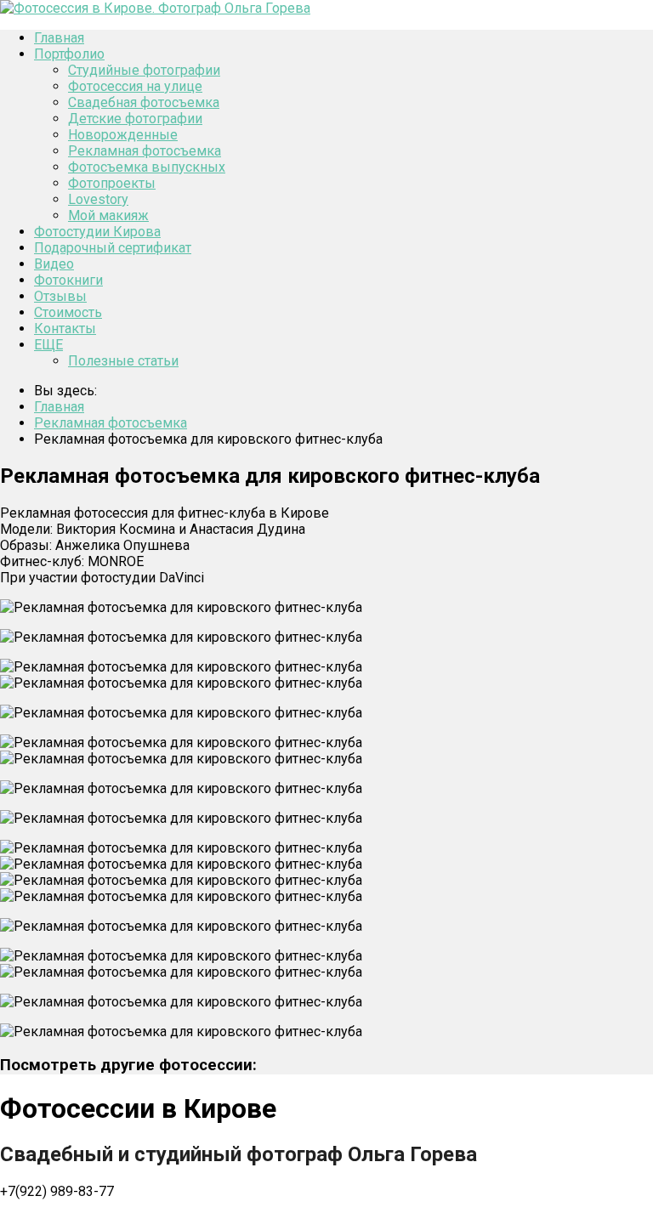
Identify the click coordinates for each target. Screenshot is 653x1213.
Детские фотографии (135, 119)
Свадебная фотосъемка (143, 102)
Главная (59, 38)
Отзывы (60, 296)
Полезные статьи (123, 361)
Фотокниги (68, 280)
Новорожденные (123, 135)
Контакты (65, 328)
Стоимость (68, 312)
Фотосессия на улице (135, 86)
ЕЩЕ (48, 345)
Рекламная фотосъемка (144, 151)
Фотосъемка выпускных (146, 167)
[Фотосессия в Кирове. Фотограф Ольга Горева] (155, 8)
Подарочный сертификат (112, 248)
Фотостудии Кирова (97, 232)
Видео (54, 264)
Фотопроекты (112, 183)
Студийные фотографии (144, 70)
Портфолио (69, 54)
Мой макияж (108, 215)
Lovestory (98, 199)
